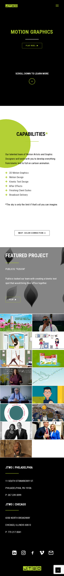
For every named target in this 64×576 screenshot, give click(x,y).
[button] (57, 5)
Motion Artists (33, 154)
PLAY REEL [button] (31, 46)
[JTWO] (11, 5)
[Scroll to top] (58, 569)
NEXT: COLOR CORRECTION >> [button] (32, 233)
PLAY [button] (11, 300)
